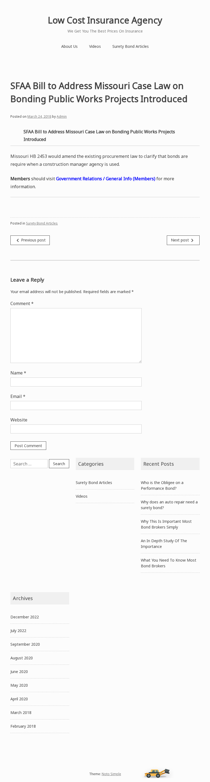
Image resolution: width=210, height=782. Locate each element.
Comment (22, 303)
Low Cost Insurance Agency (105, 20)
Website (18, 420)
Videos (95, 46)
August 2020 (21, 657)
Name (18, 373)
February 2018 (23, 726)
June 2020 (19, 671)
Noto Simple (111, 774)
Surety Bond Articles (130, 46)
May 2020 (19, 685)
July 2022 (18, 630)
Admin (62, 116)
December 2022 (24, 616)
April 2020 (19, 698)
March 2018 (20, 712)
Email (17, 396)
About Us (69, 46)
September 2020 (25, 644)
